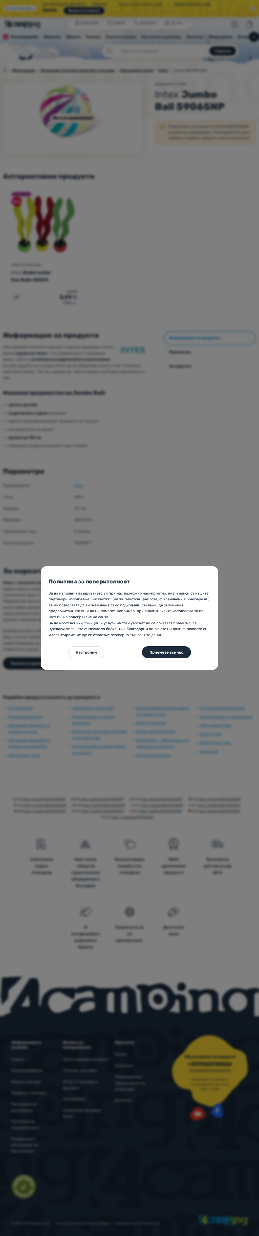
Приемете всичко (166, 652)
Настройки (86, 652)
